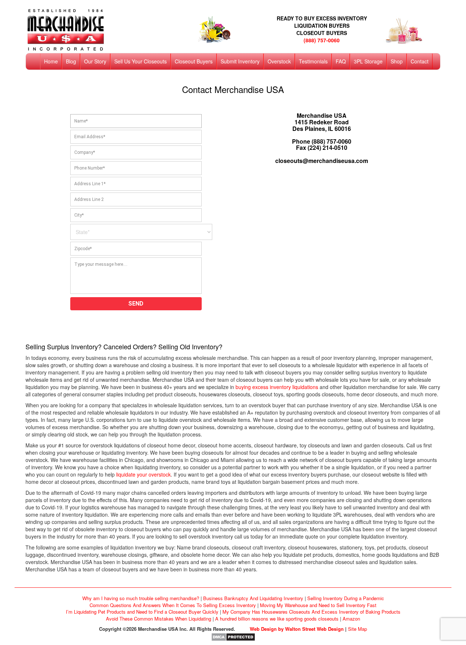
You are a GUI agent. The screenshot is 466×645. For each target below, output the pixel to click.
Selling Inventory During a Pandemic (345, 598)
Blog (71, 61)
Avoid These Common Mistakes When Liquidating (158, 618)
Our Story (95, 61)
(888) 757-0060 (322, 40)
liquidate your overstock (143, 474)
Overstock (279, 61)
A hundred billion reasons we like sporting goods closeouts (277, 618)
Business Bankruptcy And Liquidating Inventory (253, 598)
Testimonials (313, 61)
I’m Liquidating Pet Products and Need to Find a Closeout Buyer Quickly (142, 611)
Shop (397, 61)
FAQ (341, 61)
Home (51, 61)
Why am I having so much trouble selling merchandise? (140, 598)
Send (135, 303)
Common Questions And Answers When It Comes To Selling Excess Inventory (173, 605)
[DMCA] (233, 636)
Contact (420, 61)
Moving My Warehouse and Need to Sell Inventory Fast (318, 605)
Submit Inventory (240, 61)
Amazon (351, 618)
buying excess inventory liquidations (277, 387)
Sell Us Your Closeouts (140, 61)
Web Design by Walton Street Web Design (297, 628)
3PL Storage (368, 61)
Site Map (357, 628)
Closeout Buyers (194, 61)
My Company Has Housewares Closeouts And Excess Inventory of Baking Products (311, 611)
